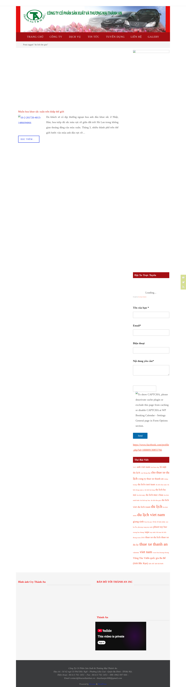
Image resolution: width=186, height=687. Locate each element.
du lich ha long (150, 490)
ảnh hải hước (159, 563)
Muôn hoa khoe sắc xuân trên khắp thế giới (41, 111)
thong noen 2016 (139, 537)
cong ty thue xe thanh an (151, 478)
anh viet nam (143, 467)
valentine (136, 552)
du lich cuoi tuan (146, 484)
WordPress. (102, 684)
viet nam (146, 552)
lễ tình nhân (161, 522)
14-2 (134, 467)
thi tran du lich (161, 532)
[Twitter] (183, 282)
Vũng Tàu (138, 558)
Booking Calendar (142, 297)
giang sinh (138, 521)
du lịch (156, 506)
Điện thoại (139, 343)
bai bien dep (155, 467)
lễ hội (155, 522)
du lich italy (141, 495)
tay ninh (153, 532)
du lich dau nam (161, 485)
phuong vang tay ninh (145, 527)
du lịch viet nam (151, 514)
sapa (147, 532)
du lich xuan (144, 507)
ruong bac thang (138, 532)
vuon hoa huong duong (161, 552)
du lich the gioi (156, 500)
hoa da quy (148, 522)
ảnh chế (151, 563)
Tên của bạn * (141, 307)
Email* (137, 325)
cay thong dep (145, 473)
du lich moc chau (154, 494)
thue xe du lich (153, 537)
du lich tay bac (145, 500)
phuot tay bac (160, 526)
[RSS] (183, 287)
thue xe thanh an (154, 544)
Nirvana (92, 684)
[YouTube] (183, 277)
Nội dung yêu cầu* (143, 361)
